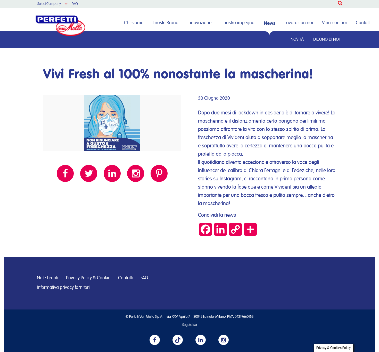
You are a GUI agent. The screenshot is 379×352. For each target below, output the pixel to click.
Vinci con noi (334, 23)
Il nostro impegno (237, 23)
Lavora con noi (298, 23)
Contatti (363, 23)
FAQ (75, 4)
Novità (297, 39)
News (269, 23)
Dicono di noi (326, 39)
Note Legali (47, 278)
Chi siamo (134, 23)
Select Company (49, 4)
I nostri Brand (165, 23)
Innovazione (199, 23)
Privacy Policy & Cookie (88, 278)
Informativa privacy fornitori (63, 287)
